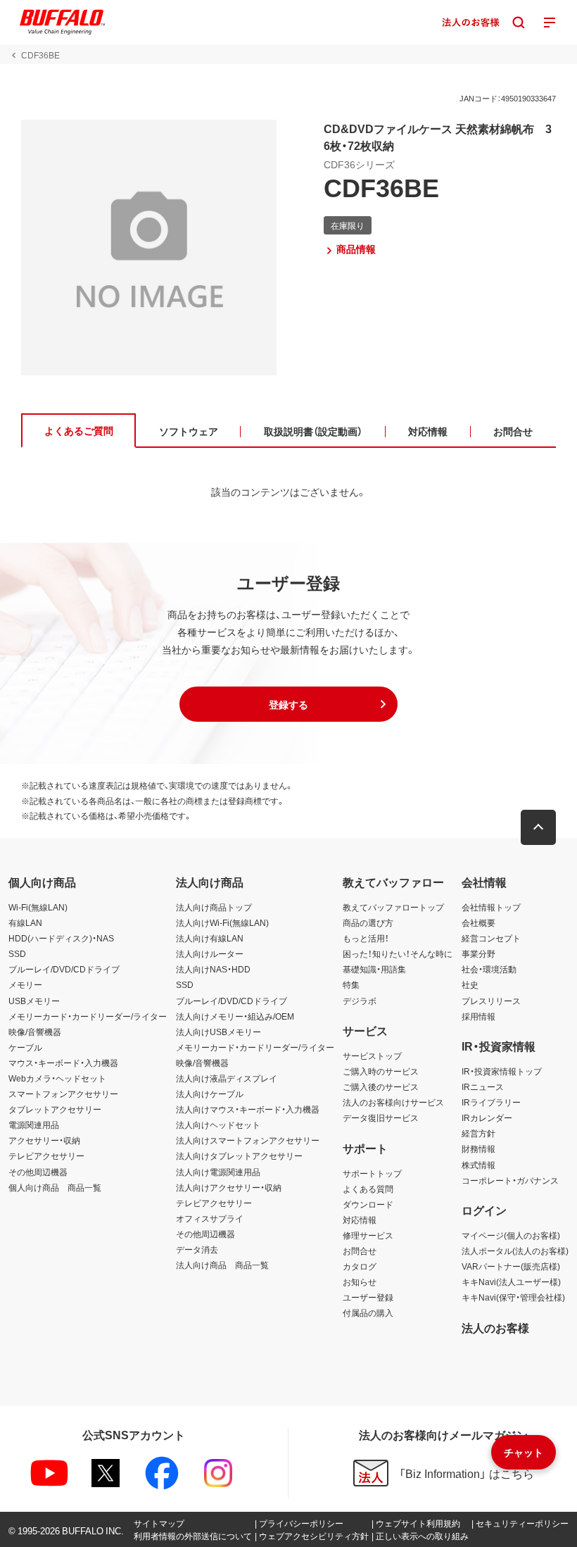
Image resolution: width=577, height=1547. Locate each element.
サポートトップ (372, 1173)
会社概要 (478, 922)
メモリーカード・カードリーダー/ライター (87, 1016)
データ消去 (197, 1249)
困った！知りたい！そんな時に (397, 953)
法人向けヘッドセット (218, 1124)
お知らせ (359, 1281)
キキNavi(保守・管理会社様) (513, 1297)
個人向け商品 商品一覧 (54, 1187)
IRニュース (483, 1086)
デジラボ (359, 1000)
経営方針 (478, 1133)
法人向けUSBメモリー (218, 1031)
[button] (288, 704)
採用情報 (478, 1016)
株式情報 (478, 1164)
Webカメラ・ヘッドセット (57, 1078)
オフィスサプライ (209, 1218)
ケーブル (25, 1047)
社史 (470, 984)
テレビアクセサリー (46, 1155)
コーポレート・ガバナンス (510, 1180)
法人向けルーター (209, 953)
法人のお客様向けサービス (393, 1102)
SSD (17, 953)
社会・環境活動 (489, 969)
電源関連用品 (33, 1124)
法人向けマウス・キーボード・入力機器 (247, 1109)
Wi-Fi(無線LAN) (38, 907)
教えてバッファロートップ (393, 907)
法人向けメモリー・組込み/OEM (235, 1016)
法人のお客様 (495, 1327)
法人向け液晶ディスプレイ (226, 1078)
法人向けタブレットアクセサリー (239, 1155)
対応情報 (359, 1219)
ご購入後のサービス (381, 1086)
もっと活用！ (366, 938)
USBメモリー (34, 1000)
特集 (351, 984)
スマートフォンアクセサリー (63, 1093)
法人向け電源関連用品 (218, 1171)
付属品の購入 (368, 1312)
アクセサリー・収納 (44, 1140)
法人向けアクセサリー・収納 (228, 1187)
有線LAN (25, 922)
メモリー (25, 984)
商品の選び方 (368, 922)
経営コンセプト (491, 938)
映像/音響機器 (34, 1031)
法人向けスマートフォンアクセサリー (247, 1140)
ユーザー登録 (368, 1297)
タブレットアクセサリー (54, 1109)
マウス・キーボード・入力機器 (63, 1062)
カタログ (359, 1266)
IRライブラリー (491, 1102)
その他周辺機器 (38, 1171)
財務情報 (478, 1148)
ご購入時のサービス (381, 1071)
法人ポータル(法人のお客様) (515, 1250)
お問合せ (359, 1250)
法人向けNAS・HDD (213, 969)
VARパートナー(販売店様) (511, 1266)
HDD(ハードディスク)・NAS (61, 938)
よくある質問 (368, 1188)
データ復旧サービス (381, 1117)
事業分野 (478, 953)
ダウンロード (368, 1204)
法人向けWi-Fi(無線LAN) (222, 922)
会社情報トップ (491, 907)
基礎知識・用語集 (374, 969)
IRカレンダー (487, 1117)
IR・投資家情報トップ (502, 1071)
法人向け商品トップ (214, 907)
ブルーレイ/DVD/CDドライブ (64, 969)
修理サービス (368, 1235)
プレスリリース (491, 1000)
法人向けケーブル (209, 1093)
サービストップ (372, 1055)
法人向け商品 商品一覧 (222, 1264)
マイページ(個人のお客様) (511, 1235)
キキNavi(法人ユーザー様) (511, 1281)
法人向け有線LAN (209, 938)
